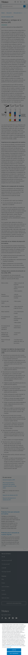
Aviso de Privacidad (8, 645)
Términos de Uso (16, 645)
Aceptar (14, 650)
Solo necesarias (14, 653)
